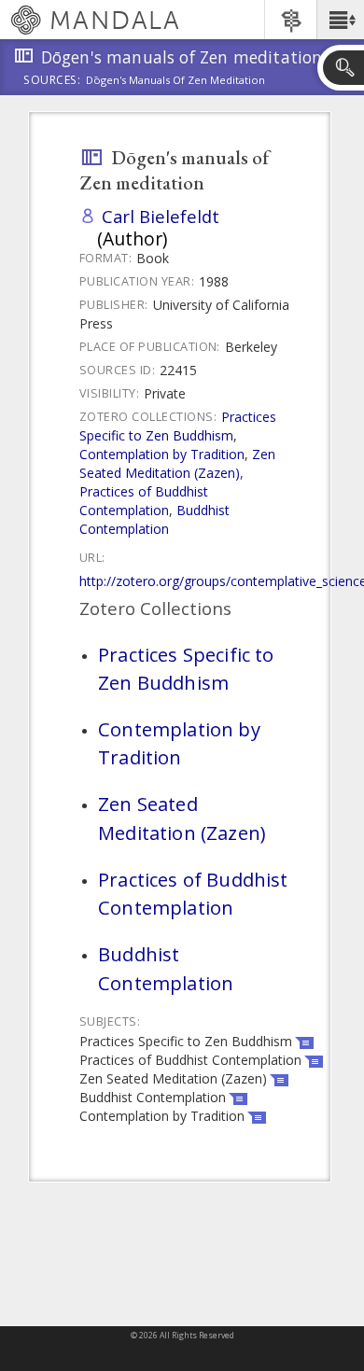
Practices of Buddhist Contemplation (143, 501)
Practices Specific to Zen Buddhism (177, 426)
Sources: (52, 81)
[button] (340, 19)
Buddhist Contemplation (154, 519)
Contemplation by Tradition (162, 454)
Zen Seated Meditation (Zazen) (177, 463)
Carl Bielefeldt (160, 216)
